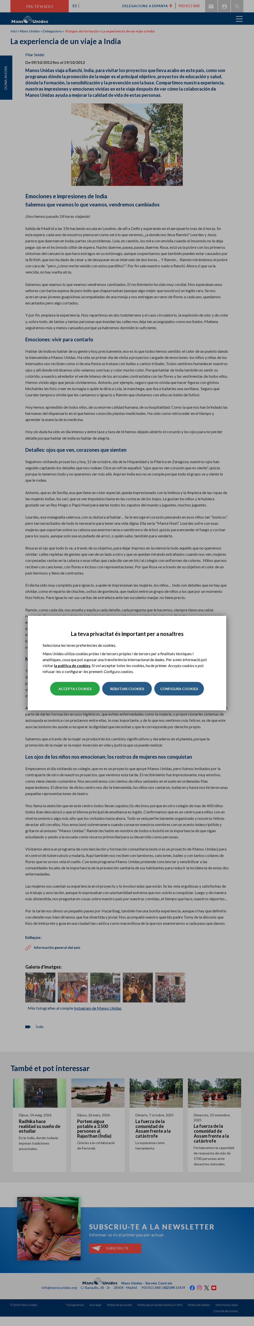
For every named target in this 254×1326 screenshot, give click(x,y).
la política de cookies (72, 665)
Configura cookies (179, 689)
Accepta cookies (75, 689)
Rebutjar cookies (127, 689)
